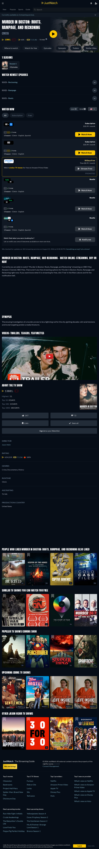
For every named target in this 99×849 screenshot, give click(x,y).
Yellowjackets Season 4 (36, 813)
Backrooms (7, 784)
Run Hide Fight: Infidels (12, 813)
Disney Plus (55, 792)
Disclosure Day (9, 798)
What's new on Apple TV (84, 791)
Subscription (17, 115)
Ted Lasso (31, 796)
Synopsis (62, 48)
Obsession (7, 781)
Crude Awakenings (11, 817)
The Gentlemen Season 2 (37, 821)
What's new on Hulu (82, 801)
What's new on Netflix (83, 781)
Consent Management (51, 766)
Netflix (53, 781)
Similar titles (91, 48)
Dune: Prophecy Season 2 (37, 817)
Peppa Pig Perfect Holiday (14, 831)
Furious (30, 781)
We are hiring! (10, 766)
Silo (28, 792)
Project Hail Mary (10, 788)
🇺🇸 (91, 109)
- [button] (9, 82)
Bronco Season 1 (34, 831)
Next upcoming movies (11, 809)
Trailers (76, 48)
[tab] (49, 82)
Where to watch (11, 48)
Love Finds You (9, 827)
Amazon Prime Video (59, 784)
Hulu (52, 796)
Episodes (48, 48)
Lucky (29, 788)
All (5, 115)
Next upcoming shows (35, 809)
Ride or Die (31, 784)
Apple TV (54, 788)
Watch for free (31, 48)
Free (30, 115)
